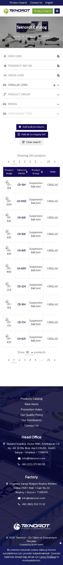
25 (48, 162)
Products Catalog (31, 399)
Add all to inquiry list (33, 134)
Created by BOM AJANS (31, 545)
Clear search (33, 142)
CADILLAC (52, 185)
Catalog (30, 37)
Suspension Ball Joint (35, 185)
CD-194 (21, 185)
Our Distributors (32, 420)
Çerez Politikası (47, 557)
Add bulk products (33, 127)
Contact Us (32, 426)
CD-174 (22, 322)
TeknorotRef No (21, 172)
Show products (31, 352)
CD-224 (21, 286)
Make (52, 172)
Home (16, 37)
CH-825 (21, 339)
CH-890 (21, 268)
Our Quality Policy (31, 415)
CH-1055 (21, 201)
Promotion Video (31, 409)
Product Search (42, 11)
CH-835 (21, 218)
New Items (31, 404)
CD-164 (21, 304)
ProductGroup (36, 172)
